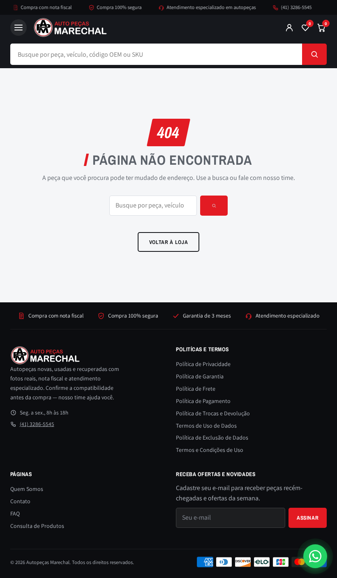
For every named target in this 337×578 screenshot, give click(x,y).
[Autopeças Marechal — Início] (151, 27)
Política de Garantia (200, 376)
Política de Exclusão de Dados (212, 437)
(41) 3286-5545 (292, 7)
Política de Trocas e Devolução (213, 413)
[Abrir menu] (18, 27)
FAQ (15, 513)
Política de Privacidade (203, 364)
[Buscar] (314, 54)
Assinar (308, 517)
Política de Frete (195, 388)
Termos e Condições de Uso (209, 450)
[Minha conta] (289, 27)
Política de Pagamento (203, 401)
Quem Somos (26, 489)
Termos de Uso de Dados (206, 425)
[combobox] (156, 54)
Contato (20, 501)
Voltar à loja (168, 242)
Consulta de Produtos (37, 526)
